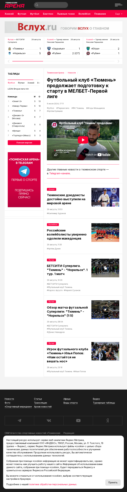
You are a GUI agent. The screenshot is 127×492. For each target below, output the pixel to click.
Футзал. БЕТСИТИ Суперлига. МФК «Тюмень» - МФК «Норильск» (24, 50)
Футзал (22, 13)
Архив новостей (43, 406)
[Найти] (37, 5)
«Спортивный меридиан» (18, 406)
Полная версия (24, 142)
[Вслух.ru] (63, 27)
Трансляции (40, 402)
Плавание (100, 13)
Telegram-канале (59, 173)
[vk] (49, 420)
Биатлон (48, 13)
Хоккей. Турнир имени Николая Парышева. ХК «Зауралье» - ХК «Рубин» (63, 50)
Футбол (34, 13)
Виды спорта (71, 402)
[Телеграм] (24, 179)
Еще (117, 13)
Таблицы (14, 73)
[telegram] (19, 420)
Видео (96, 398)
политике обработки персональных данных (53, 484)
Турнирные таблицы (104, 402)
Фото (7, 402)
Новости (9, 398)
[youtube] (78, 420)
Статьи (38, 398)
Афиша (67, 398)
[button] (8, 61)
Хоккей (9, 13)
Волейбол (84, 13)
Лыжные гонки (66, 13)
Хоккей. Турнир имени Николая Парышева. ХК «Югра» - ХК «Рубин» (102, 50)
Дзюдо (51, 189)
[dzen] (107, 420)
